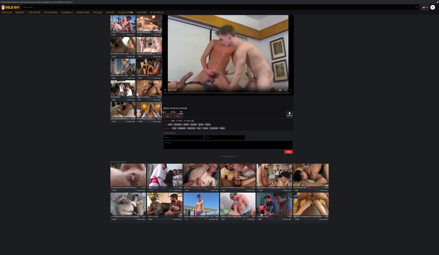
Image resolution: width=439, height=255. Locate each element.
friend (208, 124)
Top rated (34, 12)
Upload (97, 12)
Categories (51, 12)
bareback (177, 124)
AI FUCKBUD (156, 12)
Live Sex (110, 12)
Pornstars (82, 12)
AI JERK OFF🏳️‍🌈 (125, 12)
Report (289, 115)
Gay (199, 128)
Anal (174, 128)
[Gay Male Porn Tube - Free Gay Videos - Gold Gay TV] (10, 7)
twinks (186, 124)
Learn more (69, 2)
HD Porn (142, 12)
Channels (67, 12)
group (201, 124)
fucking (193, 124)
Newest (19, 12)
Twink (222, 128)
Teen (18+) (213, 128)
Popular (7, 12)
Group (205, 128)
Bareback (182, 128)
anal (170, 124)
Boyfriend (191, 128)
